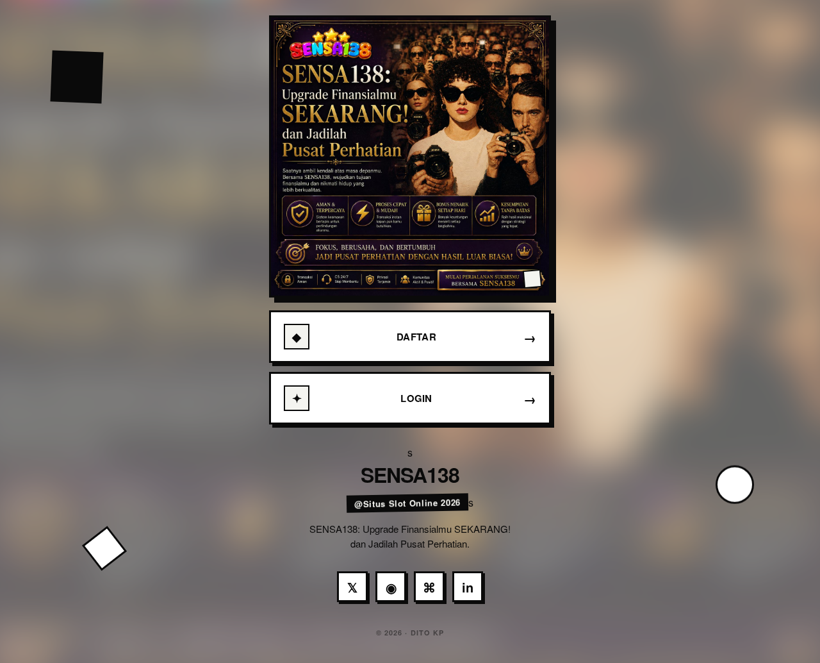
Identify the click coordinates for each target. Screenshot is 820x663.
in (467, 587)
